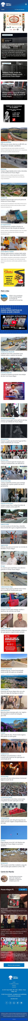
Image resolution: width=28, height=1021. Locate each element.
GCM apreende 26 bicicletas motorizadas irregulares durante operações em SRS (13, 799)
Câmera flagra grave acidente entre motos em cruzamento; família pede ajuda (13, 589)
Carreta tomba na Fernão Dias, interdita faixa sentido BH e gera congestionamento (13, 526)
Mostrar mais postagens (14, 965)
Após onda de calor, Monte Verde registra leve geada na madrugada (13, 735)
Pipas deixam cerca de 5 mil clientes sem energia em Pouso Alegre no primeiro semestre (13, 844)
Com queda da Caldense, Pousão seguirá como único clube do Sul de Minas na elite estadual (13, 955)
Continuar (14, 1019)
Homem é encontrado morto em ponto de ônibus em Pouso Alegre (13, 200)
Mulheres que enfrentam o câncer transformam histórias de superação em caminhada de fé (13, 757)
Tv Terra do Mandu (19, 9)
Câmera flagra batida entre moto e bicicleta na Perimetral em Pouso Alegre (14, 171)
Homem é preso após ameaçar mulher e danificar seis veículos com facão (12, 610)
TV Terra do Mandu (14, 983)
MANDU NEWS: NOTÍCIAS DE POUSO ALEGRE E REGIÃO (11, 311)
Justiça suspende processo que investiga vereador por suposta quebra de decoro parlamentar (13, 484)
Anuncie (14, 985)
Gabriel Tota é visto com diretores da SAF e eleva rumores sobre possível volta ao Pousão (13, 933)
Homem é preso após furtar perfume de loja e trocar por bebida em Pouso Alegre (14, 420)
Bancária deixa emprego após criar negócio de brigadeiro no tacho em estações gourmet (13, 713)
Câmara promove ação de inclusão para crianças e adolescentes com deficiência (12, 462)
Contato (14, 987)
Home (2, 9)
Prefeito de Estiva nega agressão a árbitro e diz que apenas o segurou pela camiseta (14, 631)
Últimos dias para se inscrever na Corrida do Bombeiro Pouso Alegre (14, 547)
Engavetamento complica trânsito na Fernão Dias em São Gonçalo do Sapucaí (12, 227)
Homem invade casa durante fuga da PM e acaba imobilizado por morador (13, 441)
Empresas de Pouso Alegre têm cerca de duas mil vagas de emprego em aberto (13, 692)
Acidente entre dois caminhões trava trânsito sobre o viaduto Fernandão (12, 354)
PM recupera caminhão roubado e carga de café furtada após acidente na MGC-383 (14, 865)
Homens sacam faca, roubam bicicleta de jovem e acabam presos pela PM (13, 506)
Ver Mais (23, 889)
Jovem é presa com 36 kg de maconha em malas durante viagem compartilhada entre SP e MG (14, 821)
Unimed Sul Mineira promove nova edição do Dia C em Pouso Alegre (13, 375)
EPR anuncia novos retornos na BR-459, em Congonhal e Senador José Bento (14, 145)
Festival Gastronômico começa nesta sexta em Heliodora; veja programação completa (13, 254)
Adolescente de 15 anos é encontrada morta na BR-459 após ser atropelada (12, 671)
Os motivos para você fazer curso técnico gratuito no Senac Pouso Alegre (13, 568)
